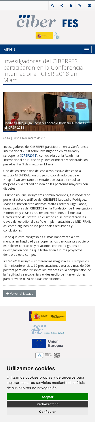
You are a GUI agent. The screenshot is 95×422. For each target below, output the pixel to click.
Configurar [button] (47, 411)
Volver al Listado (21, 293)
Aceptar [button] (47, 397)
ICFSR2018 (28, 155)
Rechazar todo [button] (48, 404)
